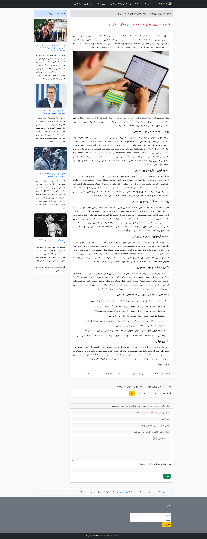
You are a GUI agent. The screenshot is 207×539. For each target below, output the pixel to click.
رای (132, 393)
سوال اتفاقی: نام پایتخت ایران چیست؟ (155, 464)
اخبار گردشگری (134, 3)
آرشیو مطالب (147, 3)
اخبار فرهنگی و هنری (118, 3)
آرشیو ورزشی (89, 3)
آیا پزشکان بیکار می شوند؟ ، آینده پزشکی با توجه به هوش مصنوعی (51, 174)
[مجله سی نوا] (164, 4)
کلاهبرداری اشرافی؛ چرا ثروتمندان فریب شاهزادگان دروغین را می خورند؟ (51, 111)
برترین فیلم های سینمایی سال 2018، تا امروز (52, 241)
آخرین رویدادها (102, 3)
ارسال (167, 476)
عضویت (167, 524)
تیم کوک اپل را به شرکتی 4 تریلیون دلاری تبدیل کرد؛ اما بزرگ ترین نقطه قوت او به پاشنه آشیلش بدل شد (51, 48)
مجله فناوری (77, 3)
